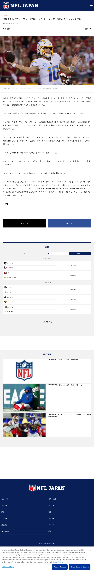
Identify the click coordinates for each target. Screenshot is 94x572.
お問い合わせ (47, 543)
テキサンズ (10, 267)
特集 (49, 531)
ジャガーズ (10, 302)
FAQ (54, 543)
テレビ (50, 505)
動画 (2, 512)
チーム (3, 518)
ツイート (25, 223)
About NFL (52, 525)
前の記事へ (7, 29)
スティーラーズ (11, 292)
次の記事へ (86, 29)
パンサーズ (10, 297)
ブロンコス (10, 311)
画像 (49, 512)
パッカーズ (10, 307)
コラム (3, 505)
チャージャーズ (11, 277)
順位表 (50, 518)
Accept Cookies (60, 567)
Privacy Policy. (57, 562)
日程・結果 (52, 499)
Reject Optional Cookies (79, 567)
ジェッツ (9, 287)
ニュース (4, 499)
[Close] (90, 550)
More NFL (4, 531)
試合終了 (73, 265)
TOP (40, 543)
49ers (9, 273)
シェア (70, 223)
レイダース (10, 263)
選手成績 (4, 525)
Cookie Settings (8, 567)
